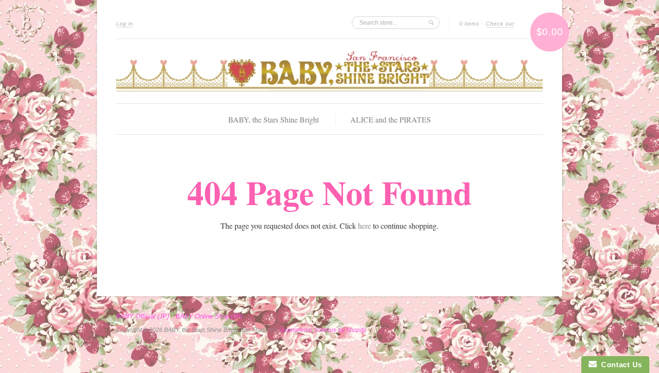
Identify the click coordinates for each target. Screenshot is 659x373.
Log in (124, 24)
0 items (469, 24)
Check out (500, 24)
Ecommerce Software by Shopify (323, 330)
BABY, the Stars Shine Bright (273, 119)
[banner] (329, 71)
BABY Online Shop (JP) (209, 316)
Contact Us (619, 364)
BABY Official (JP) (142, 316)
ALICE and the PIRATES (390, 119)
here (364, 226)
